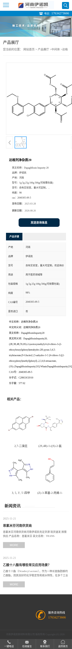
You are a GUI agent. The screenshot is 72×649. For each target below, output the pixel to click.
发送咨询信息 (39, 222)
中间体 (55, 49)
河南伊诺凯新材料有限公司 (20, 634)
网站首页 (29, 49)
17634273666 (60, 13)
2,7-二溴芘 (20, 446)
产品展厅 (43, 49)
